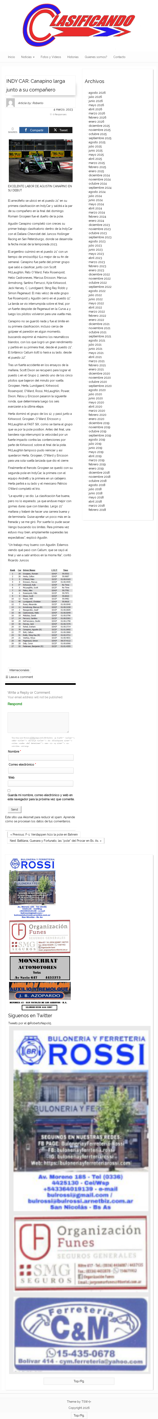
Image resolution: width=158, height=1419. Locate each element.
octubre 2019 (97, 431)
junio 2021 (95, 348)
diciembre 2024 (99, 175)
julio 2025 (95, 146)
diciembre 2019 (99, 423)
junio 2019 (95, 447)
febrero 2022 (97, 315)
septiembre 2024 (100, 187)
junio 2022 (96, 299)
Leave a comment (19, 677)
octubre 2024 (98, 183)
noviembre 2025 (99, 130)
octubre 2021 (97, 332)
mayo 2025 (96, 154)
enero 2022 (96, 319)
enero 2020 (96, 419)
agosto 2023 (97, 241)
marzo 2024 (97, 212)
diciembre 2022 (99, 274)
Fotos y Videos (51, 57)
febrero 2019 (97, 464)
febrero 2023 (97, 266)
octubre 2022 (98, 282)
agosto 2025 (97, 142)
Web (11, 777)
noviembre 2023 (100, 229)
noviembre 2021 (99, 328)
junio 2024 (96, 200)
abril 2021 (95, 357)
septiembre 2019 (100, 435)
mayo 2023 (96, 253)
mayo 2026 (96, 105)
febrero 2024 (97, 216)
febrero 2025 (97, 167)
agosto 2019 (97, 439)
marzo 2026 (97, 113)
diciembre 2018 (99, 472)
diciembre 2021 (99, 324)
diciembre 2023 (99, 224)
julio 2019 (95, 443)
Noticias (27, 57)
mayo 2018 (96, 497)
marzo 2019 (97, 460)
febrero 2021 (97, 365)
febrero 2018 (97, 509)
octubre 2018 (98, 480)
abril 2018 (95, 501)
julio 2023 (95, 245)
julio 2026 (95, 96)
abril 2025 (95, 158)
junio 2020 (96, 398)
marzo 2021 (97, 361)
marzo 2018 (97, 505)
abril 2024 (95, 208)
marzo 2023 (97, 262)
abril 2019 (95, 456)
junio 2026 (96, 101)
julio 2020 (95, 394)
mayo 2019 (96, 452)
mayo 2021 (96, 352)
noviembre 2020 (100, 377)
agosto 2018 (97, 485)
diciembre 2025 (99, 125)
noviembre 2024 (100, 179)
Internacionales (19, 670)
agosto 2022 (97, 291)
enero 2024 (96, 220)
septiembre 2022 (100, 286)
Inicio (11, 57)
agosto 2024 (97, 191)
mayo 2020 (96, 402)
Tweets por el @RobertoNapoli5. (30, 1023)
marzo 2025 (97, 163)
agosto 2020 (97, 390)
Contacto (119, 57)
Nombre (14, 751)
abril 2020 (95, 406)
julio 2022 (95, 295)
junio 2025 (95, 150)
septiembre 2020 (100, 386)
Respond (23, 704)
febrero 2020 (97, 414)
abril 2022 (95, 307)
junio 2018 (95, 493)
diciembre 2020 (99, 373)
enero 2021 (96, 369)
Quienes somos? (96, 57)
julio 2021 (95, 344)
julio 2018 (95, 489)
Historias (73, 57)
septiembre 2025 (100, 138)
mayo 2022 (96, 303)
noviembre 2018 (99, 476)
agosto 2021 (97, 340)
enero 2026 (96, 121)
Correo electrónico (22, 764)
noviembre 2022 (100, 278)
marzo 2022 (97, 311)
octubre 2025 (98, 134)
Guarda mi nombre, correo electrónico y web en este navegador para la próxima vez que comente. (41, 797)
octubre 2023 (98, 233)
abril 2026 (95, 109)
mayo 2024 (96, 204)
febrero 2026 (97, 117)
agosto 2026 (97, 92)
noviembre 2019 (99, 427)
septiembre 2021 (100, 336)
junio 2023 (96, 249)
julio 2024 (95, 196)
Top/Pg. (79, 1381)
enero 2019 (96, 468)
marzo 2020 (97, 410)
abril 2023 (95, 258)
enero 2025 (96, 171)
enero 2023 (96, 270)
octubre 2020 (98, 381)
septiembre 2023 (100, 237)
